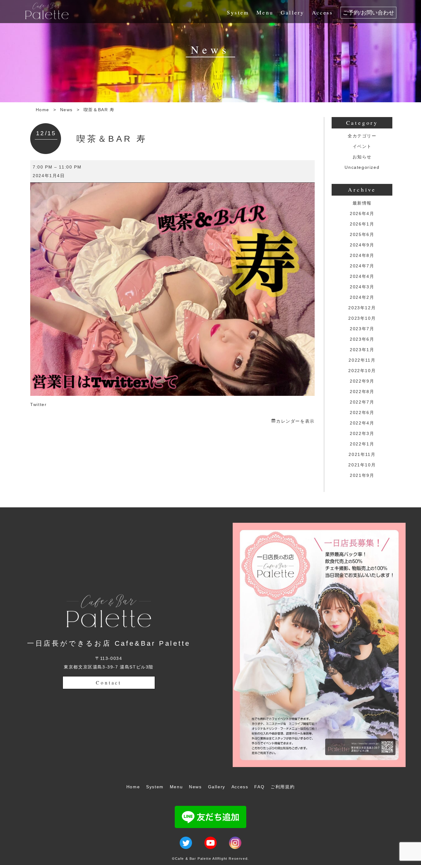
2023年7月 (362, 328)
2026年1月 (362, 223)
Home (42, 109)
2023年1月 (362, 349)
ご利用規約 (283, 786)
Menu (264, 12)
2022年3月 (362, 433)
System (238, 12)
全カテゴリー (362, 135)
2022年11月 (362, 360)
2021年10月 (362, 464)
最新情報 (362, 203)
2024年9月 (362, 244)
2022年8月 (362, 391)
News (66, 109)
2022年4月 (362, 422)
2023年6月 (362, 339)
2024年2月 (362, 297)
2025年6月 (362, 234)
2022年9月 (362, 381)
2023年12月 (362, 307)
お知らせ (362, 156)
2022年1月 (362, 443)
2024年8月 (362, 255)
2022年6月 (362, 412)
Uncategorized (362, 167)
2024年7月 (362, 265)
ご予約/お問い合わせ (368, 13)
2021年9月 (362, 475)
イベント (362, 146)
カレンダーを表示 (295, 421)
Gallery (292, 12)
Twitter (38, 404)
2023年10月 (362, 318)
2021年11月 (362, 454)
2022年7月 (362, 402)
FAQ (259, 786)
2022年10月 (362, 370)
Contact (108, 682)
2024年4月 (362, 276)
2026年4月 (362, 213)
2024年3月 (362, 286)
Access (322, 12)
